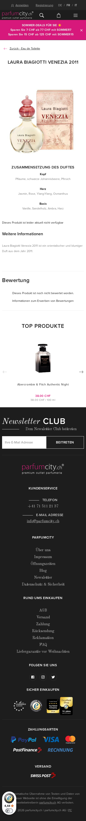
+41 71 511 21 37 (43, 506)
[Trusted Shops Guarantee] (38, 706)
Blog (43, 571)
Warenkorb (58, 15)
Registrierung (44, 5)
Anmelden (22, 5)
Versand (43, 617)
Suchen (41, 15)
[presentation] (81, 373)
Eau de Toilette (30, 48)
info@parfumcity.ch (43, 521)
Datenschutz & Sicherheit (43, 584)
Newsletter (43, 578)
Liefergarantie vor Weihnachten (43, 652)
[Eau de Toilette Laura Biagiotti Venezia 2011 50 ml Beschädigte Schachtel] (43, 120)
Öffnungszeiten (43, 564)
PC (70, 810)
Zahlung (43, 624)
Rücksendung (43, 631)
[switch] (9, 811)
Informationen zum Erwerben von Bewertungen (43, 301)
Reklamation (43, 638)
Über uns (43, 550)
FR (68, 5)
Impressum (43, 557)
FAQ (43, 645)
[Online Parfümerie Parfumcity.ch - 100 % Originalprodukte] (17, 15)
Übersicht (75, 15)
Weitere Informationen (22, 234)
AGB (43, 610)
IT (76, 5)
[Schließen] (81, 30)
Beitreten (65, 442)
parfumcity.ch (47, 802)
